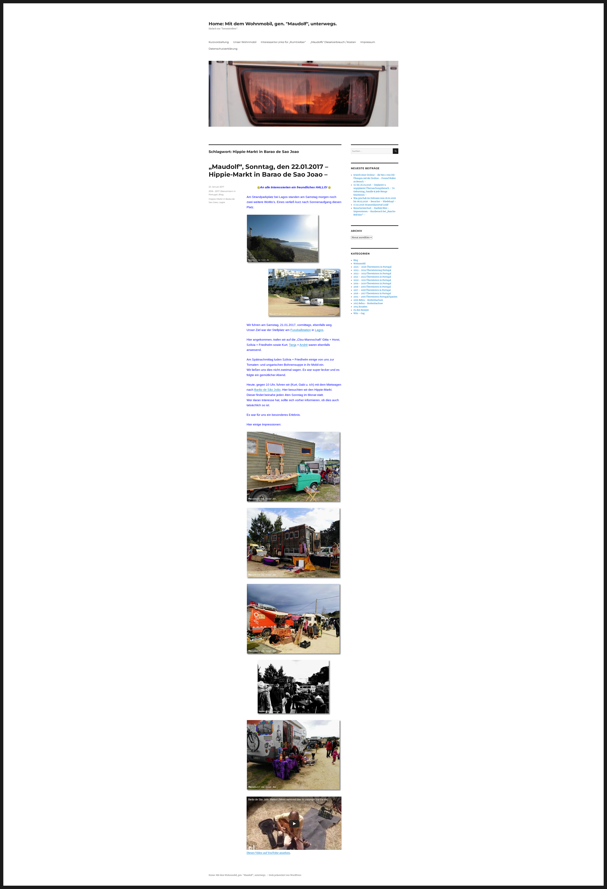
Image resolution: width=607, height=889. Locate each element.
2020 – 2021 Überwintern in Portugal (372, 280)
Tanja (292, 344)
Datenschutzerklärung (223, 48)
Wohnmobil (359, 263)
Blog (221, 194)
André (304, 344)
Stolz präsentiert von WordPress (285, 875)
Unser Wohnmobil (244, 42)
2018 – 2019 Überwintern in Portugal (372, 286)
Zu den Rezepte (361, 310)
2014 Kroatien (360, 306)
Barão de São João (267, 389)
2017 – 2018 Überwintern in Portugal (372, 290)
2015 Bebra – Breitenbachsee (368, 303)
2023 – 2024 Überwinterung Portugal (372, 270)
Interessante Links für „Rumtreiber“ (283, 42)
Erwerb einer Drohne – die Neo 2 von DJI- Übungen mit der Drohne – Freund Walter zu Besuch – (374, 178)
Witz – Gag (359, 313)
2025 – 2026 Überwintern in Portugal (372, 267)
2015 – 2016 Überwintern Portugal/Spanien (375, 296)
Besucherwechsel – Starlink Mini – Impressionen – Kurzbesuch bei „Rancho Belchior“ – (374, 211)
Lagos (319, 330)
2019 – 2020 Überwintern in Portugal (372, 283)
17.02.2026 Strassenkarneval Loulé (370, 204)
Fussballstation (300, 330)
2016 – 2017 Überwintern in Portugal (372, 293)
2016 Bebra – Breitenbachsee (368, 300)
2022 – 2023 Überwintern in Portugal (372, 273)
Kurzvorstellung (219, 42)
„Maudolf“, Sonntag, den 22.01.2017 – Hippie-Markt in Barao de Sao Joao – (268, 170)
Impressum (367, 42)
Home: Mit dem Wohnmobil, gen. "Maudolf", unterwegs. (273, 23)
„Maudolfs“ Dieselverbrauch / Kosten (333, 42)
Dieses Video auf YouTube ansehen (268, 852)
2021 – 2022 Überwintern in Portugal (372, 277)
